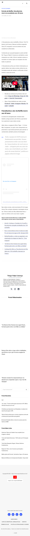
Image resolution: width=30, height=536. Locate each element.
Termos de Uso (5, 524)
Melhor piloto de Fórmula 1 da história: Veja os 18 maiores (15, 454)
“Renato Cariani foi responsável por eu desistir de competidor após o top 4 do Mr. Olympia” (14, 379)
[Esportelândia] (11, 3)
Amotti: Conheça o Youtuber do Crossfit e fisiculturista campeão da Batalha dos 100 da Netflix (16, 225)
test (2, 400)
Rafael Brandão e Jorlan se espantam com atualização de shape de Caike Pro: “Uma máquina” (16, 238)
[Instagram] (17, 514)
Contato (24, 521)
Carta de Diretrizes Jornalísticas (11, 521)
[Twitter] (13, 514)
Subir (15, 533)
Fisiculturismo (6, 8)
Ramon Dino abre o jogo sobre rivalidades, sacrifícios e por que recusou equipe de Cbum (14, 352)
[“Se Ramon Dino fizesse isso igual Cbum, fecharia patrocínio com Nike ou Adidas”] (15, 313)
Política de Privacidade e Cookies (20, 524)
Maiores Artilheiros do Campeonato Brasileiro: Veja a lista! (15, 457)
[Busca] (25, 3)
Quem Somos (14, 519)
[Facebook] (9, 514)
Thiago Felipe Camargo (15, 275)
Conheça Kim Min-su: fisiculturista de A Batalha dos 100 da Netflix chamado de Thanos (16, 251)
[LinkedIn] (21, 514)
